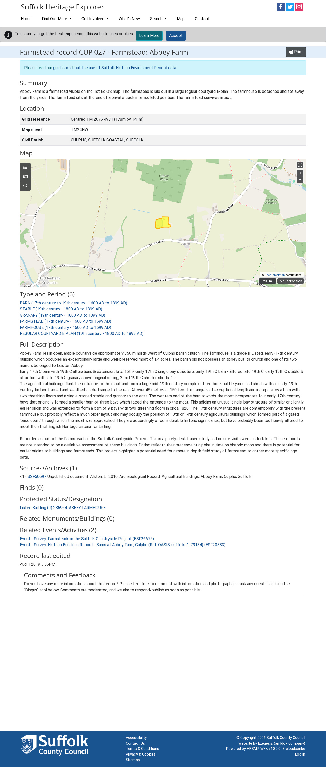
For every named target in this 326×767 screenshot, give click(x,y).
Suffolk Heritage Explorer (62, 6)
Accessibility (136, 738)
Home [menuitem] (26, 18)
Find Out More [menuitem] (55, 18)
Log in (300, 754)
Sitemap (133, 760)
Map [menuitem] (181, 18)
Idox (283, 743)
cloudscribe (295, 749)
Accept (176, 35)
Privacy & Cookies (141, 754)
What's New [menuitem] (129, 18)
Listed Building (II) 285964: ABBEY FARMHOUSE (63, 507)
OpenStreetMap (275, 275)
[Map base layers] (25, 176)
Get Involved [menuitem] (93, 18)
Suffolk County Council (286, 738)
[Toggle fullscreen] (300, 165)
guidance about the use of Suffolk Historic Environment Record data (114, 67)
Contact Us (135, 743)
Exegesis (265, 743)
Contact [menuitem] (202, 18)
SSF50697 (37, 476)
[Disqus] (163, 665)
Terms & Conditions (142, 749)
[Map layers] (25, 167)
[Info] (25, 185)
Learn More (149, 35)
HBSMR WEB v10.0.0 (264, 749)
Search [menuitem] (157, 18)
